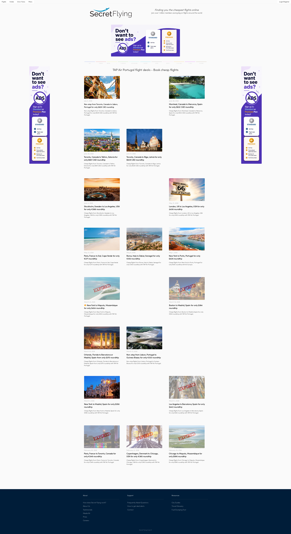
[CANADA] (101, 62)
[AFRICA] (168, 62)
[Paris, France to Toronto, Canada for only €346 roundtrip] (102, 437)
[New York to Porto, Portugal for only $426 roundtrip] (187, 239)
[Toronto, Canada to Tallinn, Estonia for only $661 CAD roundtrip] (102, 140)
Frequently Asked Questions (137, 503)
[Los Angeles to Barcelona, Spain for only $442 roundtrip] (187, 387)
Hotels (12, 2)
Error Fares (21, 2)
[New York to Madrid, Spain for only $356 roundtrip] (102, 387)
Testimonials (87, 510)
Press (85, 517)
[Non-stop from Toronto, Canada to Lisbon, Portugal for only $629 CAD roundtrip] (102, 87)
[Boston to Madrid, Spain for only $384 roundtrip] (187, 288)
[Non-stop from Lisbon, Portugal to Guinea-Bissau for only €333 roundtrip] (144, 338)
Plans (30, 2)
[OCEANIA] (201, 62)
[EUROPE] (145, 62)
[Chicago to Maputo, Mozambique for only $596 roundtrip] (187, 437)
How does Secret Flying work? (94, 503)
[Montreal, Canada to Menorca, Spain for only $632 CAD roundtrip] (187, 87)
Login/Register (284, 2)
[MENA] (156, 62)
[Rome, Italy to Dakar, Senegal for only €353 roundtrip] (144, 239)
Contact (130, 510)
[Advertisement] (144, 92)
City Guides (176, 503)
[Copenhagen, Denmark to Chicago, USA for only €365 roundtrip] (144, 437)
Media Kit (86, 513)
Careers (86, 520)
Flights (4, 2)
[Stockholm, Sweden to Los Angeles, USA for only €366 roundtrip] (102, 189)
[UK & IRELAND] (134, 62)
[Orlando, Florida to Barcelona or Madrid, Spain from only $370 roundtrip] (102, 338)
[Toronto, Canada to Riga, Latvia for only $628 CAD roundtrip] (144, 140)
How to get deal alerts (135, 506)
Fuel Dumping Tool (179, 510)
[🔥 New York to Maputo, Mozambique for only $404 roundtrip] (102, 288)
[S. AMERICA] (123, 62)
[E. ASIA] (190, 62)
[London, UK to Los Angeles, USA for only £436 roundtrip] (187, 189)
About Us (86, 506)
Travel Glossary (177, 506)
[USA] (89, 62)
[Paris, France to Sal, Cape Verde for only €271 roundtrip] (102, 239)
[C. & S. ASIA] (179, 62)
